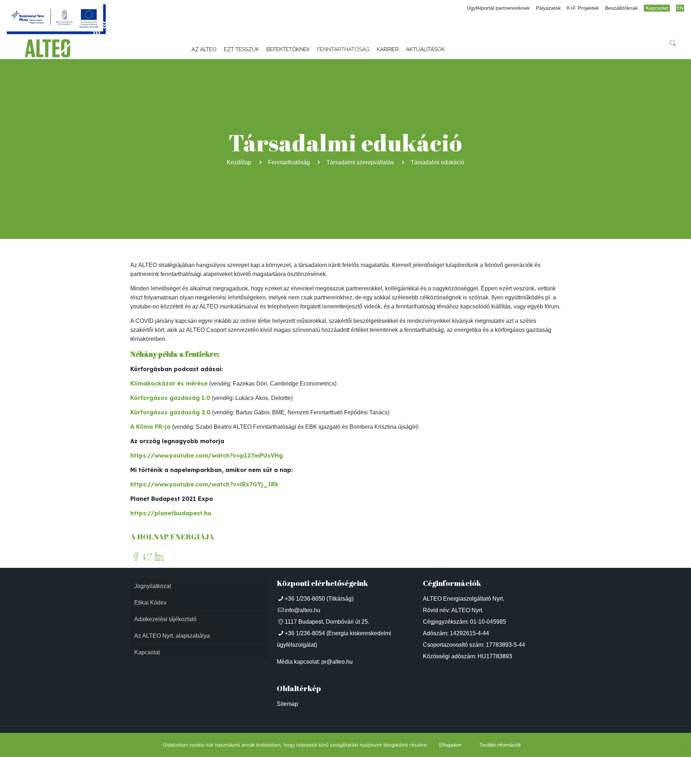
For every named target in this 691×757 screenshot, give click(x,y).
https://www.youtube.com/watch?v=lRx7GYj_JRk (204, 484)
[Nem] (682, 745)
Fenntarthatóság (289, 162)
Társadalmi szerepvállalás (360, 162)
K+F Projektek (583, 8)
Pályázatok (548, 8)
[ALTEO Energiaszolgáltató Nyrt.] (47, 48)
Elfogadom (450, 745)
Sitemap (287, 704)
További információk (500, 745)
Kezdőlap (239, 162)
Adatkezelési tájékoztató (165, 619)
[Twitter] (147, 557)
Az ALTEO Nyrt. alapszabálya (172, 636)
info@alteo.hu (302, 610)
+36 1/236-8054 (305, 633)
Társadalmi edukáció (437, 162)
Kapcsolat (657, 8)
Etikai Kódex (150, 603)
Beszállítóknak (621, 8)
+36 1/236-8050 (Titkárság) (319, 599)
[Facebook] (136, 557)
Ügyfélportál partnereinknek (498, 8)
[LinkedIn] (159, 557)
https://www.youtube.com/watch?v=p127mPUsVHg (206, 455)
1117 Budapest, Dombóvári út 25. (327, 622)
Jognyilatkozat (152, 586)
